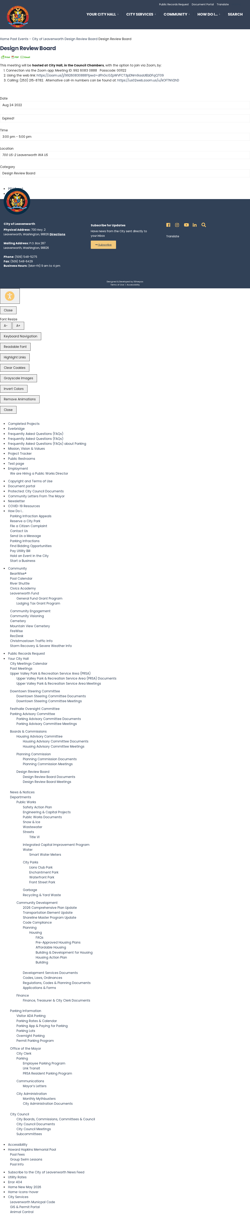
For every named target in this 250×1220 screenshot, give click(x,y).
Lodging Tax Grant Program (38, 603)
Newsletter (16, 501)
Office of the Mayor (25, 1048)
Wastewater (32, 827)
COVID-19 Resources (24, 506)
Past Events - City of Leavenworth (37, 39)
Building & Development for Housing (64, 952)
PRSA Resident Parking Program (47, 1073)
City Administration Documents (48, 1103)
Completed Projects (24, 424)
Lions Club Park (41, 867)
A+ (18, 325)
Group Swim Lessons (26, 1159)
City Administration (31, 1094)
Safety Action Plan (37, 807)
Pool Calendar (21, 578)
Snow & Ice (31, 822)
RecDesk (16, 636)
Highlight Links (15, 357)
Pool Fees (17, 1154)
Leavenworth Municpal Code (32, 1202)
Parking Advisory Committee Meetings (46, 724)
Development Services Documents (50, 973)
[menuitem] (104, 13)
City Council (19, 1114)
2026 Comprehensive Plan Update (50, 907)
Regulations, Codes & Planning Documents (57, 983)
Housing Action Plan (51, 957)
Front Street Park (42, 882)
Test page (16, 463)
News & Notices (22, 792)
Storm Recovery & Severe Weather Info (41, 646)
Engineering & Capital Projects (47, 812)
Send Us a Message (25, 536)
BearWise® (18, 573)
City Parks (30, 862)
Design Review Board (81, 39)
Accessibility (133, 284)
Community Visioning (27, 616)
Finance (22, 995)
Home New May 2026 (24, 1187)
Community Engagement (30, 611)
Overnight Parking (30, 1036)
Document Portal (203, 4)
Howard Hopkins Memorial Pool (32, 1149)
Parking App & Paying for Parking (42, 1026)
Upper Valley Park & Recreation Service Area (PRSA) (50, 673)
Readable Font (15, 347)
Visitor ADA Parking (31, 1016)
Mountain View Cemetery (30, 626)
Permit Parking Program (35, 1041)
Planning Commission (33, 754)
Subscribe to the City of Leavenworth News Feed (46, 1172)
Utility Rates (17, 1177)
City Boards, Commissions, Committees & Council (55, 1119)
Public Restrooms (21, 458)
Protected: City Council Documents (36, 491)
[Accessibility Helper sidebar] (10, 296)
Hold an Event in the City (29, 556)
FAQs (39, 937)
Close (8, 310)
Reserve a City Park (25, 521)
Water (28, 849)
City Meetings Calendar (28, 663)
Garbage (30, 890)
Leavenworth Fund (24, 593)
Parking (22, 1058)
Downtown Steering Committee (35, 691)
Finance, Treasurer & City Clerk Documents (56, 1000)
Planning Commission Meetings (48, 764)
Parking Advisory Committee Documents (48, 719)
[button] (103, 245)
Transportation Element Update (48, 912)
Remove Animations (20, 399)
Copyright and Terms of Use (30, 481)
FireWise (16, 631)
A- (6, 325)
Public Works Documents (42, 817)
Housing (35, 932)
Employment (18, 468)
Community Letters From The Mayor (36, 496)
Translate (223, 4)
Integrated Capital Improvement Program (56, 845)
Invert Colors (14, 389)
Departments (20, 797)
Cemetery (18, 621)
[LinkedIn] (194, 224)
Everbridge (16, 428)
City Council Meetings (33, 1129)
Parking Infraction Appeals (30, 516)
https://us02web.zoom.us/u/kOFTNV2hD (148, 80)
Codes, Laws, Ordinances (42, 978)
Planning (30, 927)
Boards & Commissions (28, 731)
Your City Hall (101, 14)
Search (235, 15)
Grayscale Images (18, 378)
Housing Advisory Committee (39, 736)
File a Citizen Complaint (28, 526)
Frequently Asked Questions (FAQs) (35, 434)
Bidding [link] (236, 4)
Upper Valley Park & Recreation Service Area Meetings (58, 683)
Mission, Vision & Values (26, 448)
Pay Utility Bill (20, 551)
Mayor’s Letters (34, 1086)
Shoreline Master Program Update (49, 917)
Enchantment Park (43, 872)
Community (175, 14)
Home (5, 39)
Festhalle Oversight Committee (35, 709)
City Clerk (23, 1053)
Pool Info (17, 1164)
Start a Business (22, 561)
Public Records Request (174, 4)
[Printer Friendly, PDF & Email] (15, 57)
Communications (30, 1081)
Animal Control (21, 1212)
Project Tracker (20, 453)
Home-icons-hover (23, 1192)
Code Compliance (37, 922)
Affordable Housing (51, 947)
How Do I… (207, 14)
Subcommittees (29, 1134)
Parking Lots (25, 1031)
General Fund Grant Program (39, 598)
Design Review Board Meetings (47, 782)
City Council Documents (35, 1124)
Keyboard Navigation (20, 336)
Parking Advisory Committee (32, 714)
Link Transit (31, 1068)
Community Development (37, 903)
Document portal (21, 486)
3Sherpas (138, 281)
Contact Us (19, 531)
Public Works (26, 802)
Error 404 (15, 1182)
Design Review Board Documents (49, 777)
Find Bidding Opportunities (31, 546)
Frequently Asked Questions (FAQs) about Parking (47, 443)
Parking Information (25, 1011)
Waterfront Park (41, 877)
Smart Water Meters (45, 854)
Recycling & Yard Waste (42, 895)
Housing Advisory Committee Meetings (53, 746)
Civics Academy (23, 588)
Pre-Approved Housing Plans (58, 942)
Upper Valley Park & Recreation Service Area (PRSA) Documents (66, 678)
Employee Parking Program (44, 1063)
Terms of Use (117, 284)
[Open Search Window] (202, 224)
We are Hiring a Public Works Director (39, 473)
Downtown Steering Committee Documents (51, 696)
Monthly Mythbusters (39, 1098)
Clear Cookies (14, 368)
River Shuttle (20, 583)
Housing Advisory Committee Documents (55, 741)
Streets (28, 832)
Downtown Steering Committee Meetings (49, 701)
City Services (139, 14)
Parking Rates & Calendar (36, 1021)
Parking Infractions (25, 541)
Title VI (34, 837)
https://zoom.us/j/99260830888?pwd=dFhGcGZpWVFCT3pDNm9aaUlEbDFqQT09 (100, 75)
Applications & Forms (39, 988)
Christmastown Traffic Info (31, 641)
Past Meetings (21, 668)
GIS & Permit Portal (25, 1207)
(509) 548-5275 (26, 257)
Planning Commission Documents (50, 759)
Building (42, 962)
